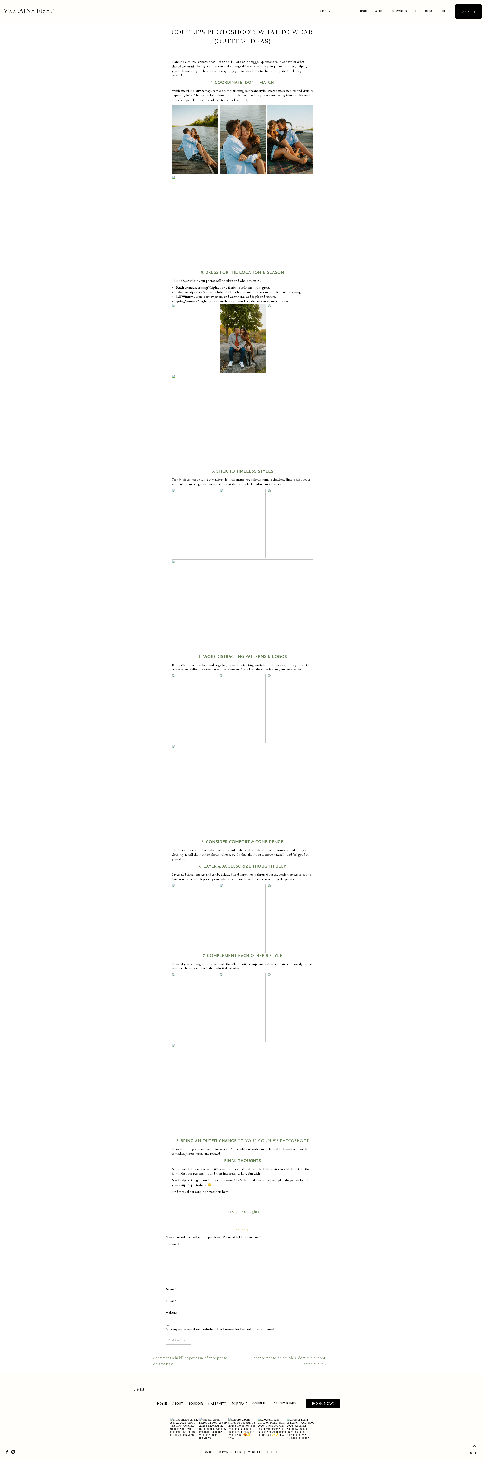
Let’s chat (242, 1180)
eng (329, 11)
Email (171, 1301)
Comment (173, 1244)
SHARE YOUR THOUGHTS (242, 1211)
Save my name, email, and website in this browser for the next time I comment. (220, 1329)
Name (171, 1289)
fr (322, 11)
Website (171, 1313)
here (225, 1192)
